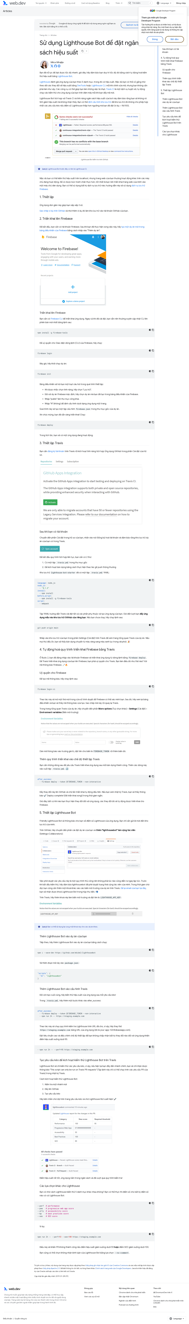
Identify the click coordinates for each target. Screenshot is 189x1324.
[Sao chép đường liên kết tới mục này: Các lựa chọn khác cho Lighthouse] (82, 1186)
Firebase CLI (56, 319)
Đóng (155, 39)
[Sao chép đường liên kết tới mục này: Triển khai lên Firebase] (68, 313)
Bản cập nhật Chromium (128, 1296)
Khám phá (55, 3)
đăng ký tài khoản (56, 451)
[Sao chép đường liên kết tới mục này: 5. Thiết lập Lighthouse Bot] (78, 812)
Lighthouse (45, 82)
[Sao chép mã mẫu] (153, 329)
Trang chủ (43, 35)
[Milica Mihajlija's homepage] (59, 67)
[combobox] (140, 3)
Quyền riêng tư (21, 1319)
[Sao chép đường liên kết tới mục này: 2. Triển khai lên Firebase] (75, 218)
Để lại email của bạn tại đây (133, 888)
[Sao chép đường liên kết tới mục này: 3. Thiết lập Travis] (65, 443)
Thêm (118, 3)
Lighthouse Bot (65, 76)
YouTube (156, 1296)
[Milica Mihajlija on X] (52, 67)
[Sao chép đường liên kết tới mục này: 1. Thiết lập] (56, 197)
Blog (107, 3)
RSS (154, 1307)
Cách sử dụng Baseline (90, 3)
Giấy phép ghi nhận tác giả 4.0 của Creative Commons (106, 1265)
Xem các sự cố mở (91, 1296)
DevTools (81, 85)
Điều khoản (7, 1319)
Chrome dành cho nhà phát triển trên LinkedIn (168, 1302)
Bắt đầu (175, 39)
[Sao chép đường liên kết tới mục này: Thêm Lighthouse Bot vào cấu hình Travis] (89, 989)
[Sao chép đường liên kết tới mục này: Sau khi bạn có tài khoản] (70, 531)
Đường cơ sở (70, 3)
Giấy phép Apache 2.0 (51, 1268)
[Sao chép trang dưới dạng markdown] (82, 51)
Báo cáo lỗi (88, 1292)
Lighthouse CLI (99, 85)
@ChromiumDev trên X (162, 1292)
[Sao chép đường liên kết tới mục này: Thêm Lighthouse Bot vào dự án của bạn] (89, 936)
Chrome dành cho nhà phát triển (132, 1292)
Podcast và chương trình (129, 1305)
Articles (7, 11)
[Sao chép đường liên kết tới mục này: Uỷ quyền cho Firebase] (68, 673)
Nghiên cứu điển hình (127, 1301)
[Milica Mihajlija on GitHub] (55, 67)
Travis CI (110, 89)
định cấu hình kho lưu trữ (99, 102)
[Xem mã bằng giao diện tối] (149, 329)
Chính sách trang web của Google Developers (113, 1268)
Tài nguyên (40, 3)
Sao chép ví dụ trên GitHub (52, 211)
